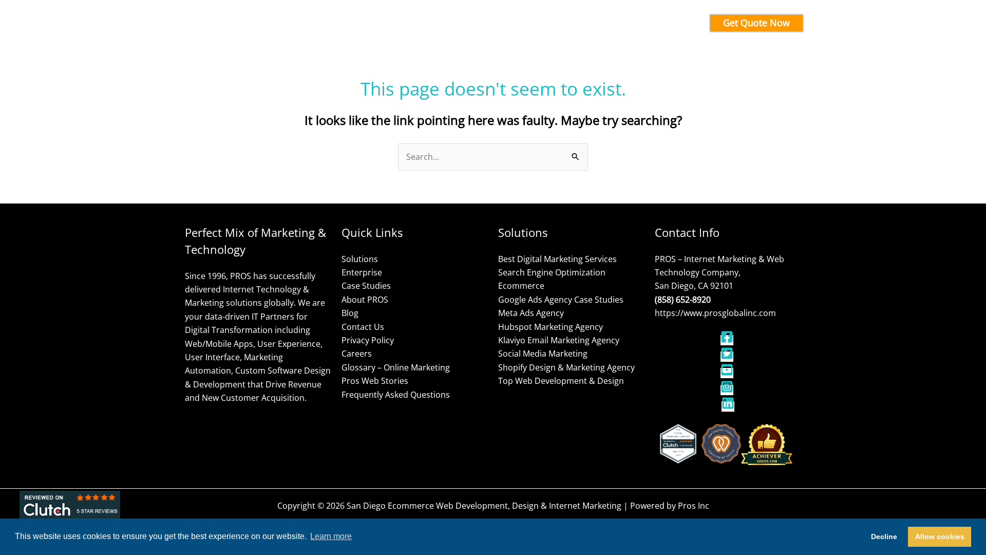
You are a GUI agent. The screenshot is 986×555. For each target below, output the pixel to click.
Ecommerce (521, 285)
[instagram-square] (728, 390)
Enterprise (362, 272)
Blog (350, 313)
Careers (357, 353)
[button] (397, 23)
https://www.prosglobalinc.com (715, 313)
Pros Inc (693, 505)
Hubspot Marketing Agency (550, 326)
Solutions (360, 259)
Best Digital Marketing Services (557, 259)
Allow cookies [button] (939, 536)
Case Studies (366, 285)
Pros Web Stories (375, 380)
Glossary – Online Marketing (396, 367)
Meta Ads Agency (531, 313)
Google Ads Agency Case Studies (560, 299)
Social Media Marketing (542, 353)
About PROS (365, 299)
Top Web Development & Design (561, 380)
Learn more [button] (331, 536)
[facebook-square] (728, 340)
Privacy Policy (368, 340)
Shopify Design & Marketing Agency (566, 367)
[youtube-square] (728, 373)
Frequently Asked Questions (396, 394)
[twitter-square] (728, 356)
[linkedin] (728, 406)
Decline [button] (884, 536)
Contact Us (363, 326)
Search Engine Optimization (551, 272)
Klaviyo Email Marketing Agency (558, 340)
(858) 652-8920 (683, 299)
